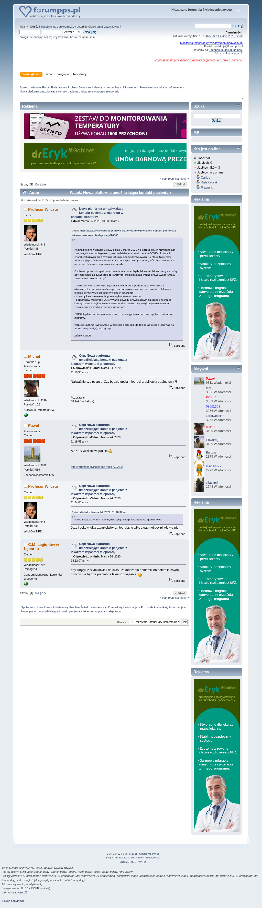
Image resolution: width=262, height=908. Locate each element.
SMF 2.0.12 (114, 853)
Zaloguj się (45, 26)
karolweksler (215, 416)
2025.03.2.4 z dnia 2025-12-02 (224, 36)
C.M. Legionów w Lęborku (41, 546)
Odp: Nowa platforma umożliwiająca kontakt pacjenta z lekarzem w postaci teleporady (99, 360)
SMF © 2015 (130, 853)
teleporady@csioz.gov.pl (97, 328)
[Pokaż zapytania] (13, 900)
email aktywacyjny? (109, 26)
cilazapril (212, 482)
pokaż (45, 888)
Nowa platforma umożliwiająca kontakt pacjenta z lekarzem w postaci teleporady (97, 213)
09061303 (213, 406)
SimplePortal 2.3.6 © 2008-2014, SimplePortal (133, 857)
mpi (208, 388)
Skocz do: (123, 622)
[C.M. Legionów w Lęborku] (26, 584)
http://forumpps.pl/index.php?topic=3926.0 (97, 466)
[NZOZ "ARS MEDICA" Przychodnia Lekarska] (26, 415)
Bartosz (211, 452)
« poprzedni (167, 178)
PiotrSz (211, 397)
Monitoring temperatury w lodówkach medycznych (211, 42)
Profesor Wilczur (43, 209)
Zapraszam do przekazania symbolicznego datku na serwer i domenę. (199, 60)
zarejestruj (63, 26)
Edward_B (213, 440)
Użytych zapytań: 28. (15, 892)
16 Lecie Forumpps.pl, (229, 53)
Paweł (33, 425)
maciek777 (213, 466)
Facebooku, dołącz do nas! (226, 49)
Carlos (205, 177)
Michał (34, 356)
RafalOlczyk (209, 182)
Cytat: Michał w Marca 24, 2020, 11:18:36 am (99, 512)
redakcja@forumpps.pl (228, 46)
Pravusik (207, 187)
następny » (182, 178)
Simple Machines (149, 853)
